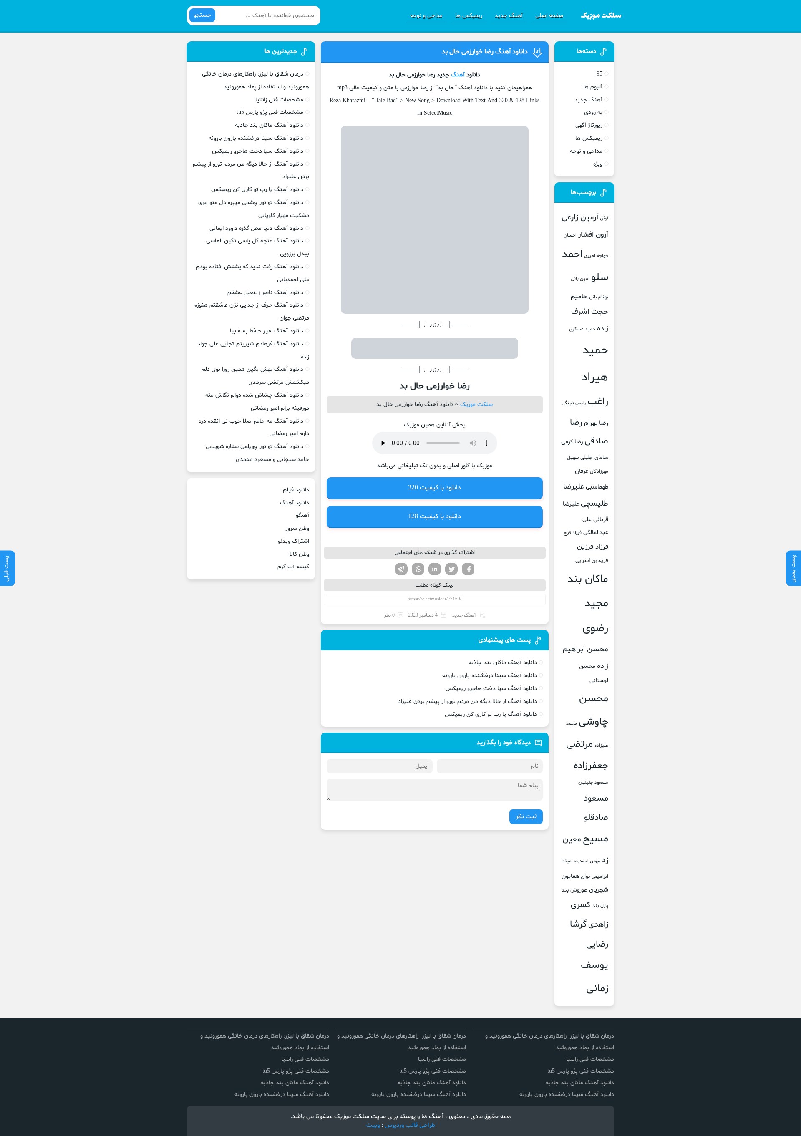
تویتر (451, 569)
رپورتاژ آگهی (588, 125)
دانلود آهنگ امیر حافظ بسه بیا (266, 331)
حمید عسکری (582, 329)
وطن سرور (297, 528)
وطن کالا (299, 554)
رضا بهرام (596, 423)
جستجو (202, 15)
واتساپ (418, 569)
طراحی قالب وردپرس (410, 1125)
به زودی (593, 112)
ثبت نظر (526, 816)
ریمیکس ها (468, 16)
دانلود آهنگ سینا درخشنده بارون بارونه (489, 676)
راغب (597, 402)
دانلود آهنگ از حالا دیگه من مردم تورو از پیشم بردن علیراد (467, 701)
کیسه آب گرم (293, 567)
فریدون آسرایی (591, 560)
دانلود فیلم (296, 490)
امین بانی (580, 278)
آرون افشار (593, 235)
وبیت (373, 1125)
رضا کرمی (572, 442)
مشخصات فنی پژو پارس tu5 (270, 112)
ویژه (597, 164)
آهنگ (458, 75)
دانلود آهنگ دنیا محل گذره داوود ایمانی (256, 228)
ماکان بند (587, 579)
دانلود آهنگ (294, 503)
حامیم (579, 296)
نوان (585, 876)
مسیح (595, 839)
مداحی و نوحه (426, 16)
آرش (604, 218)
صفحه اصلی (549, 16)
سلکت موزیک (476, 404)
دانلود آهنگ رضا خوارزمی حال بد (485, 51)
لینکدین (434, 569)
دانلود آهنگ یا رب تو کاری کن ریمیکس (491, 714)
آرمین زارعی (580, 217)
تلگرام (401, 569)
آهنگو (302, 515)
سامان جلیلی (594, 457)
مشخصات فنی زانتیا (279, 100)
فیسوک (468, 569)
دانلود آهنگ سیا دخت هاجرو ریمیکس (491, 689)
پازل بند (600, 905)
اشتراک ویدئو (293, 541)
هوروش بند (574, 890)
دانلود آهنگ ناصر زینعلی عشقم (265, 293)
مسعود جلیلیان (593, 782)
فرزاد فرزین (592, 547)
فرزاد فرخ (573, 532)
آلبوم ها (592, 87)
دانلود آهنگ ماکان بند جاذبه (503, 663)
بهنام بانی (598, 297)
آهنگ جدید (509, 16)
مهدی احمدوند (586, 861)
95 (599, 74)
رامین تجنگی (574, 403)
